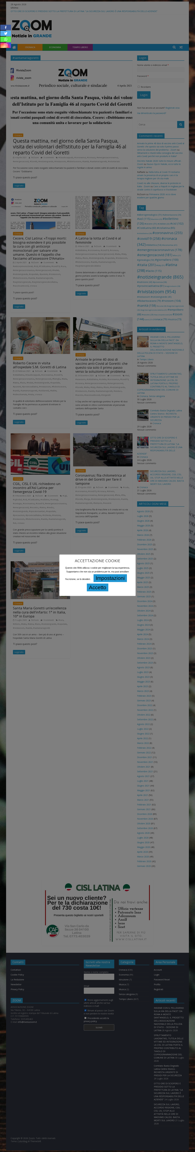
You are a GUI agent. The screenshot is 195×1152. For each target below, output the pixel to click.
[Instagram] (5, 45)
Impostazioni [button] (110, 578)
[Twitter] (5, 33)
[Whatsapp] (5, 39)
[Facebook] (5, 27)
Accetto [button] (97, 587)
